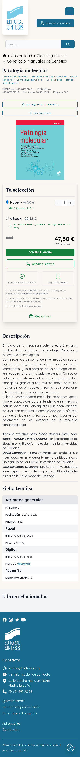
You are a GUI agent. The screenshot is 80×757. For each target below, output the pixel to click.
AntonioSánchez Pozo (15, 76)
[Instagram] (11, 620)
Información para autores (20, 707)
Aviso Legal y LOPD (14, 750)
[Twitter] (17, 620)
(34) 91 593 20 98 (20, 691)
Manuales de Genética (47, 61)
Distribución (10, 730)
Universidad (21, 55)
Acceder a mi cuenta (58, 23)
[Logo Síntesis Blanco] (12, 639)
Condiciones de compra (19, 713)
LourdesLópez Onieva (29, 79)
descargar (24, 563)
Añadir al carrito (43, 264)
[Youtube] (23, 620)
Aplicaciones (11, 723)
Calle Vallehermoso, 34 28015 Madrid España (29, 683)
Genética (15, 61)
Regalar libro (43, 316)
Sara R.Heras (54, 79)
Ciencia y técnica (52, 55)
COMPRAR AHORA (40, 252)
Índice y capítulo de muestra (42, 104)
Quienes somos (13, 701)
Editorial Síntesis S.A (22, 745)
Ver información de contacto (29, 674)
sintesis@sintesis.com (24, 668)
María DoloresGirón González (49, 76)
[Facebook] (4, 620)
